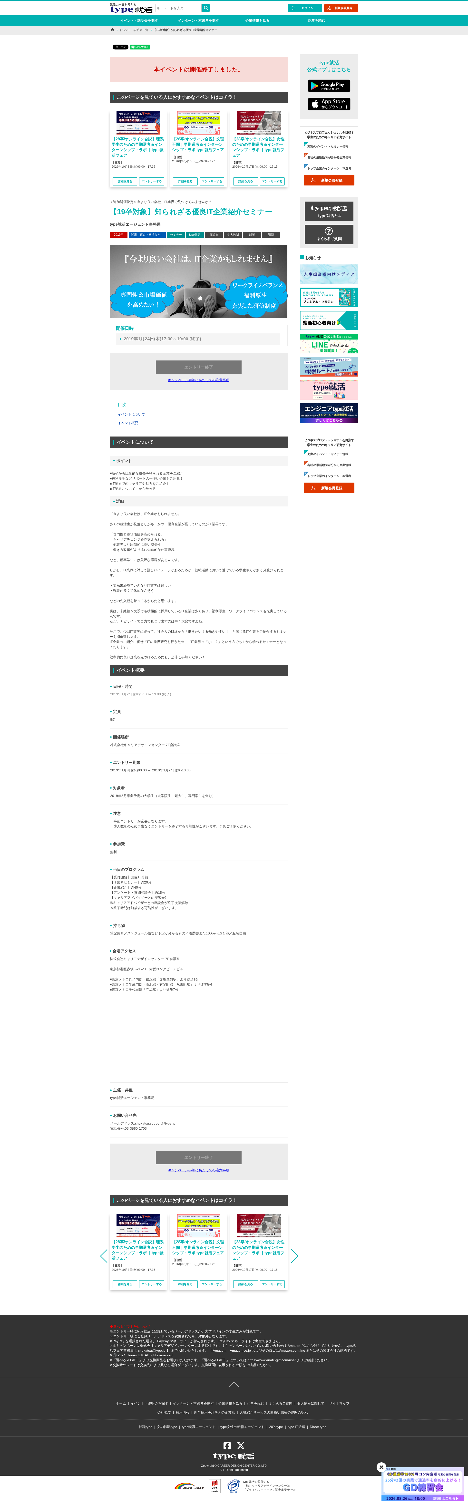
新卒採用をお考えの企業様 (214, 1412)
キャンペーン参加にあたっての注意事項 (198, 380)
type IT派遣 (296, 1427)
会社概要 (164, 1412)
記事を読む (316, 20)
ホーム (121, 1403)
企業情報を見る (257, 20)
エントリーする (151, 181)
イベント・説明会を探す (139, 20)
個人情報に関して (310, 1403)
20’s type (276, 1427)
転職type (145, 1427)
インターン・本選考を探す (198, 20)
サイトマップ (339, 1403)
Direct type (318, 1427)
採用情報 (182, 1412)
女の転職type (167, 1427)
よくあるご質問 (280, 1403)
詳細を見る (125, 181)
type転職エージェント (199, 1427)
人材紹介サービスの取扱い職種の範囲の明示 (274, 1412)
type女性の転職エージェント (242, 1427)
